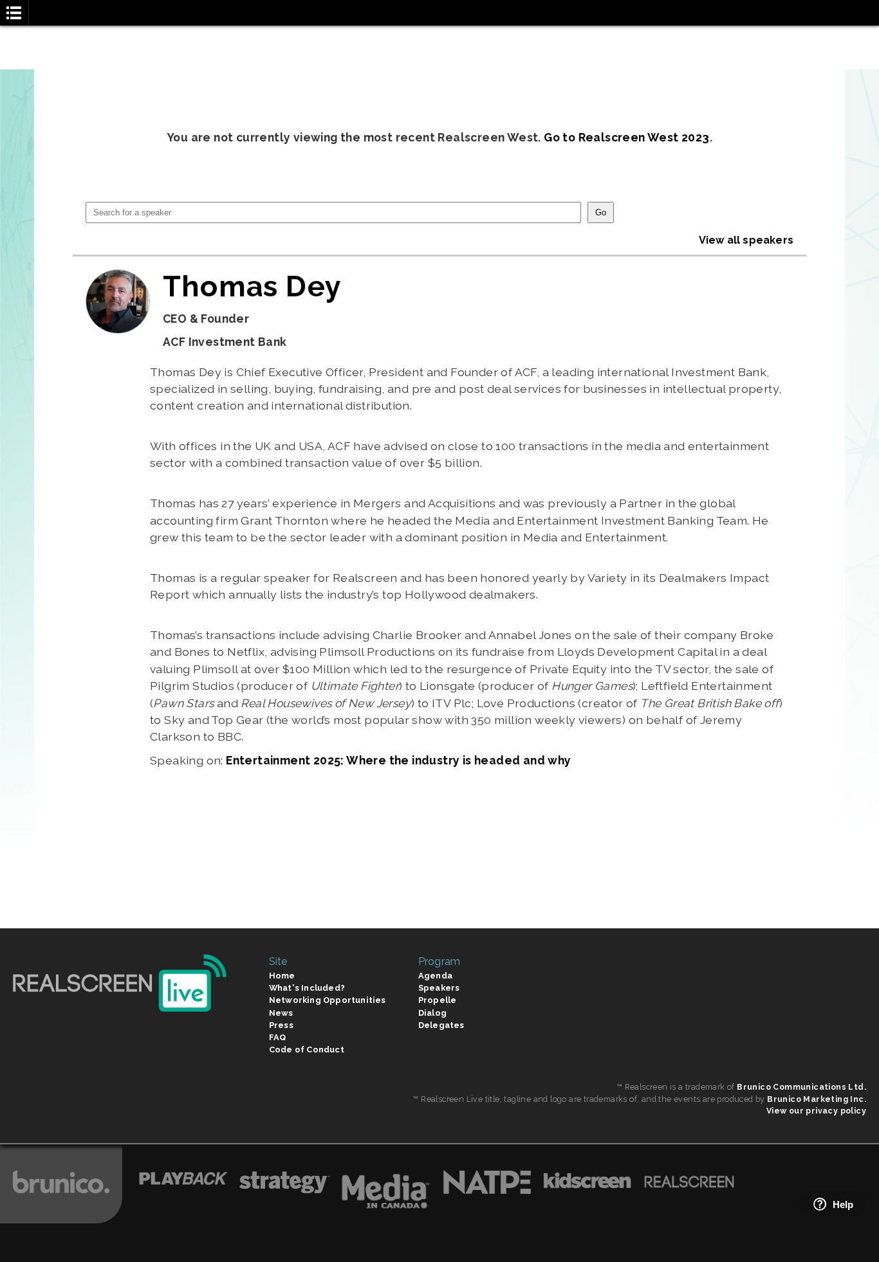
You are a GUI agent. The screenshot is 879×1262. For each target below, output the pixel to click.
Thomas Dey (252, 286)
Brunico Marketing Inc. (816, 1099)
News (281, 1013)
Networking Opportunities (327, 1000)
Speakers (439, 988)
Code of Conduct (306, 1049)
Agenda (435, 975)
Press (281, 1025)
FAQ (277, 1037)
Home (282, 975)
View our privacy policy (816, 1110)
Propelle (437, 1000)
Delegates (441, 1025)
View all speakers (746, 240)
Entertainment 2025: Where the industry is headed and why (398, 760)
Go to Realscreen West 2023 (626, 137)
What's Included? (307, 988)
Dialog (432, 1013)
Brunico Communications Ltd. (801, 1087)
